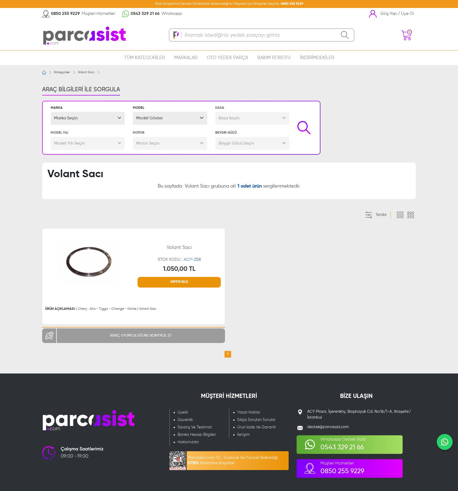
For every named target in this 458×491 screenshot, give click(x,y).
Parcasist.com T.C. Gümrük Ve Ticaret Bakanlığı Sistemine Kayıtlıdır (233, 460)
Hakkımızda (188, 442)
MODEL (138, 108)
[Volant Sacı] (88, 262)
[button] (88, 118)
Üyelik (183, 412)
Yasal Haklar (248, 412)
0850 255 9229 (292, 4)
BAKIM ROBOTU (274, 57)
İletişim (243, 435)
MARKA (57, 108)
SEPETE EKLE (179, 282)
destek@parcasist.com (328, 427)
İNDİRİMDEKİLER (317, 57)
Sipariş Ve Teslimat (195, 427)
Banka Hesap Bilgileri (197, 435)
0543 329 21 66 (145, 14)
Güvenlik (185, 420)
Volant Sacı (86, 72)
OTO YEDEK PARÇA (227, 57)
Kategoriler (62, 72)
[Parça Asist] (84, 35)
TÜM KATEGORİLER (144, 57)
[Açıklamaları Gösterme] (410, 215)
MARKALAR (185, 57)
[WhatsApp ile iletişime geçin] (445, 442)
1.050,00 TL (179, 269)
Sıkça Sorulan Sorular (256, 420)
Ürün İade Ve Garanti (256, 427)
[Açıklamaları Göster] (400, 215)
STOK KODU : (179, 260)
